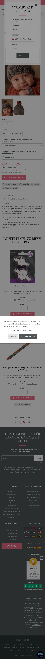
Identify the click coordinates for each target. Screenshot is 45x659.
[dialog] (22, 329)
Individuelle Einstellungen (22, 330)
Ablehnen (12, 336)
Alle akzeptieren (28, 336)
